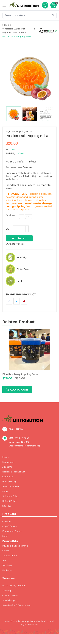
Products (9, 513)
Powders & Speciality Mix (15, 546)
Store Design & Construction (16, 605)
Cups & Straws (9, 526)
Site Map (6, 506)
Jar (21, 216)
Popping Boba (24, 131)
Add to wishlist (15, 244)
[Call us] (45, 5)
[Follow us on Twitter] (16, 301)
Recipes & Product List (13, 472)
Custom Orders (10, 595)
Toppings (7, 565)
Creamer (6, 521)
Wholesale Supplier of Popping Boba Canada (14, 30)
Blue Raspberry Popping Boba (20, 374)
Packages (7, 570)
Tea (4, 560)
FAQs (5, 491)
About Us (7, 467)
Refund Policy (9, 501)
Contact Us (7, 476)
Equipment (8, 462)
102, (14, 131)
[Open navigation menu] (4, 5)
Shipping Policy (10, 496)
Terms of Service (10, 486)
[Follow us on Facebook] (9, 301)
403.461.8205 (16, 429)
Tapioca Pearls (9, 555)
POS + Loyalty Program (14, 586)
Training (6, 590)
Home (5, 24)
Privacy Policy (9, 481)
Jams (5, 536)
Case (28, 216)
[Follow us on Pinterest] (24, 301)
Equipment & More (12, 531)
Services (8, 578)
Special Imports (10, 600)
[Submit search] (52, 15)
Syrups (5, 551)
